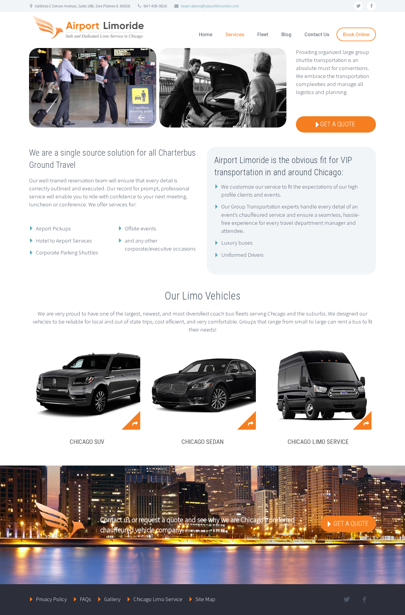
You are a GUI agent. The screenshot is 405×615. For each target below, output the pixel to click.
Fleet (262, 34)
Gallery (112, 599)
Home (205, 34)
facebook (371, 5)
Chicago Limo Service (318, 441)
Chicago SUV (87, 441)
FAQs (85, 599)
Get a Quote (350, 523)
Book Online (356, 34)
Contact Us (316, 34)
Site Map (205, 599)
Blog (286, 34)
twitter (358, 5)
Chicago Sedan (202, 441)
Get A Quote (337, 124)
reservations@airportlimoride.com (210, 6)
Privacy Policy (51, 599)
